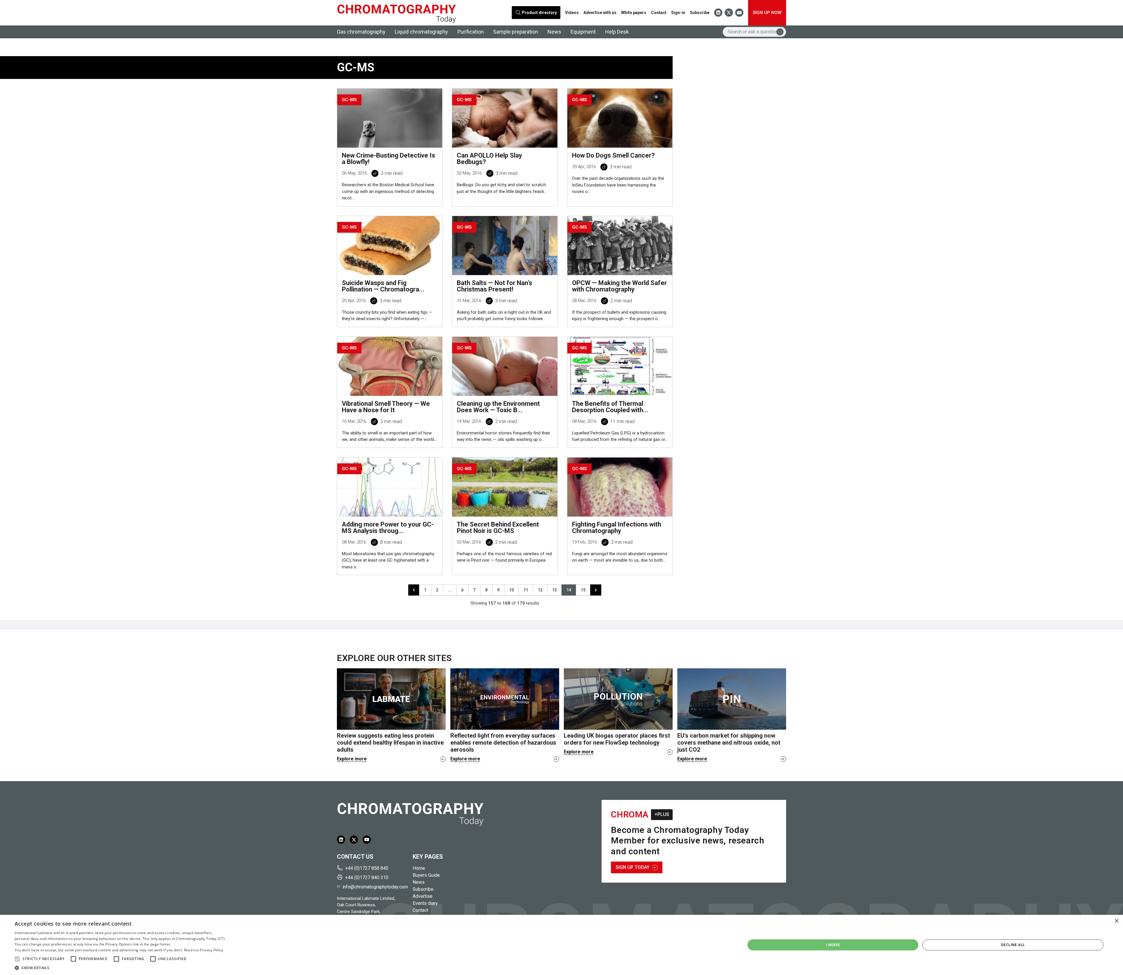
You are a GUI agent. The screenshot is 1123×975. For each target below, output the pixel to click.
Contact (658, 12)
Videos (572, 12)
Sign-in (678, 12)
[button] (17, 959)
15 (583, 590)
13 (554, 590)
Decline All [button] (1013, 944)
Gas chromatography (361, 32)
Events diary (425, 903)
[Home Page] (396, 12)
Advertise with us (599, 12)
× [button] (1116, 921)
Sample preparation (515, 32)
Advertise (423, 896)
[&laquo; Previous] (413, 590)
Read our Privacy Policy (203, 950)
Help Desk (617, 32)
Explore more (352, 759)
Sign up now (767, 12)
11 (525, 590)
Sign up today (633, 867)
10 (511, 590)
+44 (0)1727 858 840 (366, 868)
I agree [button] (833, 944)
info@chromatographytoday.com (375, 887)
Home (419, 868)
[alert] (561, 945)
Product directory (539, 12)
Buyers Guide (426, 875)
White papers (633, 12)
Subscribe (699, 12)
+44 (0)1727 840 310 (366, 877)
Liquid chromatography (421, 32)
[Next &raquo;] (595, 590)
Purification (470, 32)
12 (540, 590)
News (554, 32)
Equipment (583, 32)
